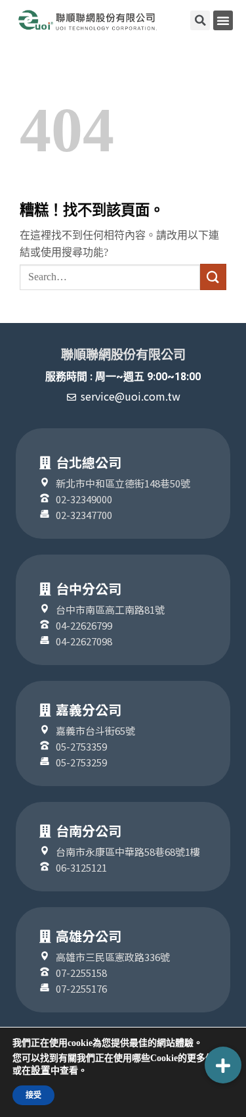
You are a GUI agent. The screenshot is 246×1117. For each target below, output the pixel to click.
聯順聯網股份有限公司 (123, 354)
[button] (223, 20)
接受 (33, 1095)
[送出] (213, 276)
